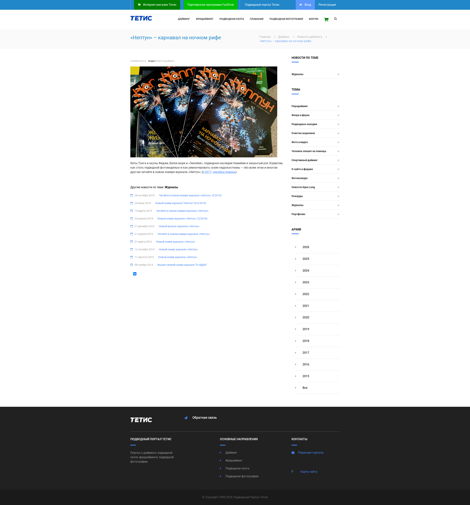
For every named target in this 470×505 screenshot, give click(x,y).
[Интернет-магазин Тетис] (326, 19)
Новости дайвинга (310, 37)
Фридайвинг (233, 460)
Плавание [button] (257, 18)
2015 (305, 376)
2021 (305, 306)
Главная (265, 37)
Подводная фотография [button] (286, 18)
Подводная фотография (241, 476)
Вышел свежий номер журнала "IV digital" (182, 264)
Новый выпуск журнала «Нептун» (179, 226)
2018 (305, 341)
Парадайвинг (300, 106)
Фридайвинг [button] (205, 18)
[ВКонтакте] (134, 273)
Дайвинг (284, 37)
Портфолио (298, 214)
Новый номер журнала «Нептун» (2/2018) (182, 218)
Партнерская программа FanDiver (210, 4)
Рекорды (297, 196)
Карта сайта (309, 471)
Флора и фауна (301, 115)
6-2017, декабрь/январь (219, 172)
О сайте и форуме (302, 169)
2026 (305, 247)
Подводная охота (237, 468)
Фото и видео (300, 142)
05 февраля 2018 (138, 61)
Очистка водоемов (303, 133)
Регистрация (327, 4)
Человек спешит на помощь (309, 151)
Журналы (297, 74)
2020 (305, 317)
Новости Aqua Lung (303, 187)
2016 (305, 364)
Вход (307, 4)
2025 (305, 259)
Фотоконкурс (300, 178)
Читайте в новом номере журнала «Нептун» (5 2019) (190, 195)
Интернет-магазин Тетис (159, 4)
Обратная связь (204, 417)
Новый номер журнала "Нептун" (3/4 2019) (180, 203)
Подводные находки (304, 124)
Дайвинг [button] (184, 18)
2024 (305, 270)
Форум (313, 18)
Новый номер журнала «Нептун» (175, 241)
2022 (305, 294)
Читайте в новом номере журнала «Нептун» (182, 210)
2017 (305, 352)
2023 (305, 282)
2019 (305, 329)
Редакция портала (310, 452)
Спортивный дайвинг (305, 160)
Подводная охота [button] (231, 18)
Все (305, 387)
